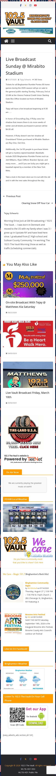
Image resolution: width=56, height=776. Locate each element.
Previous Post (13, 196)
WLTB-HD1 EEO (28, 769)
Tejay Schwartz (25, 79)
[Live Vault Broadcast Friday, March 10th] (28, 363)
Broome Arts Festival (35, 614)
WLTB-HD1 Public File (28, 772)
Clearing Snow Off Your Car (36, 203)
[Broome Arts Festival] (13, 615)
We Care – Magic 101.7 (14, 574)
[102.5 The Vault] (6, 41)
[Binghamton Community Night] (13, 583)
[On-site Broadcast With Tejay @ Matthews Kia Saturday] (28, 273)
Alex (29, 617)
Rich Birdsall (32, 588)
